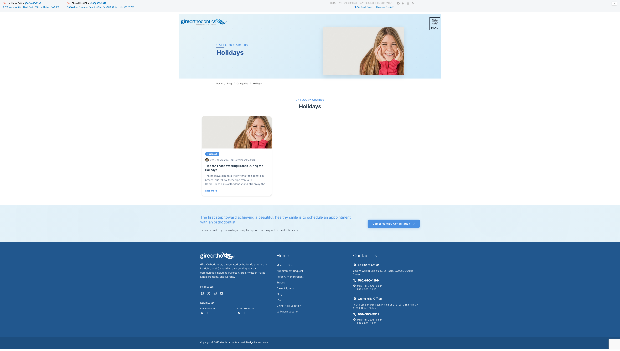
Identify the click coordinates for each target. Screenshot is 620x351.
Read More (211, 190)
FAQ (279, 300)
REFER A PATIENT (385, 3)
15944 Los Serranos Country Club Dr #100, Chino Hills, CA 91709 (100, 7)
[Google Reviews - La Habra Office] (202, 313)
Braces (281, 282)
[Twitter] (209, 293)
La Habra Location (288, 311)
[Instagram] (215, 293)
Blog (229, 83)
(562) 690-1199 (33, 3)
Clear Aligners (285, 288)
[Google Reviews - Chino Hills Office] (239, 313)
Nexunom (263, 342)
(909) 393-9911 (98, 3)
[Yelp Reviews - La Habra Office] (207, 313)
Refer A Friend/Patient (290, 276)
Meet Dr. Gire (285, 265)
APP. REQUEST (367, 3)
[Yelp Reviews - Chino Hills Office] (244, 313)
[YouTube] (222, 293)
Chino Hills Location (289, 305)
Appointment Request (290, 270)
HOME (333, 3)
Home (219, 83)
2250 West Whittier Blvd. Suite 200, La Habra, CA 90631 (32, 7)
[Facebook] (202, 293)
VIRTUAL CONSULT (348, 3)
